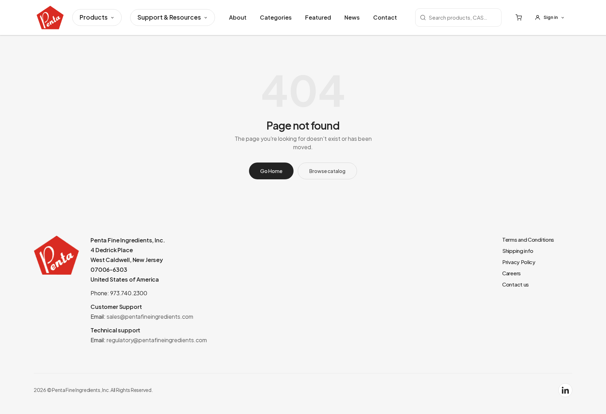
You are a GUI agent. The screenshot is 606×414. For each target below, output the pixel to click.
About (238, 17)
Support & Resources (169, 17)
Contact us (515, 284)
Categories (276, 17)
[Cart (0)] (518, 17)
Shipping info (517, 250)
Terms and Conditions (528, 239)
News (352, 17)
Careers (511, 273)
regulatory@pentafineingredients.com (157, 340)
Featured (318, 17)
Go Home (271, 171)
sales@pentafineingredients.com (150, 316)
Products (94, 17)
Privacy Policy (519, 261)
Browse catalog (327, 171)
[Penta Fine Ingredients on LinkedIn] (565, 390)
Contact (385, 17)
